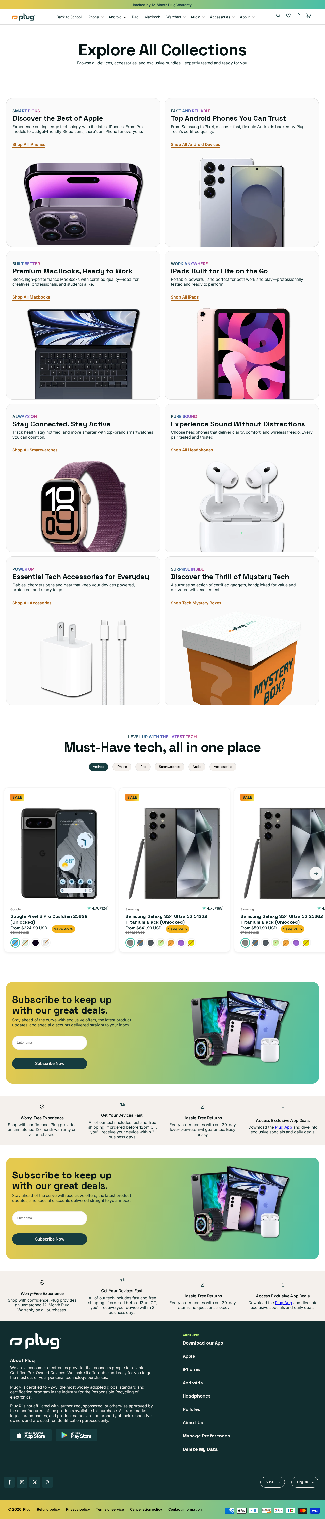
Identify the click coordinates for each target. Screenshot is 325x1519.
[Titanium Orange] (171, 943)
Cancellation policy (146, 1509)
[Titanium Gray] (151, 943)
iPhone (122, 767)
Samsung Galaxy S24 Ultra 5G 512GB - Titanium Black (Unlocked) (167, 919)
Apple (189, 1356)
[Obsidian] (35, 943)
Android (98, 767)
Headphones (197, 1396)
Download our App (203, 1343)
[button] (95, 16)
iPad (143, 767)
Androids (193, 1383)
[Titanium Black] (130, 943)
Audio (197, 767)
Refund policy (48, 1509)
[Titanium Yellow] (191, 943)
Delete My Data (200, 1449)
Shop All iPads (185, 297)
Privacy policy (78, 1509)
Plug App (283, 1127)
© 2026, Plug (19, 1509)
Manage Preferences (206, 1436)
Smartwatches (169, 767)
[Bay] (15, 943)
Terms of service (110, 1509)
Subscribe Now (49, 1063)
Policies (191, 1409)
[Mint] (25, 943)
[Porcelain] (46, 943)
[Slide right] (315, 873)
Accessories (223, 767)
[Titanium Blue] (140, 943)
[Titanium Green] (161, 943)
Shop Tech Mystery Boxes (196, 603)
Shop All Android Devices (195, 144)
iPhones (192, 1369)
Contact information (185, 1509)
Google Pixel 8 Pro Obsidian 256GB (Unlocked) (48, 919)
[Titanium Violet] (181, 943)
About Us (193, 1422)
